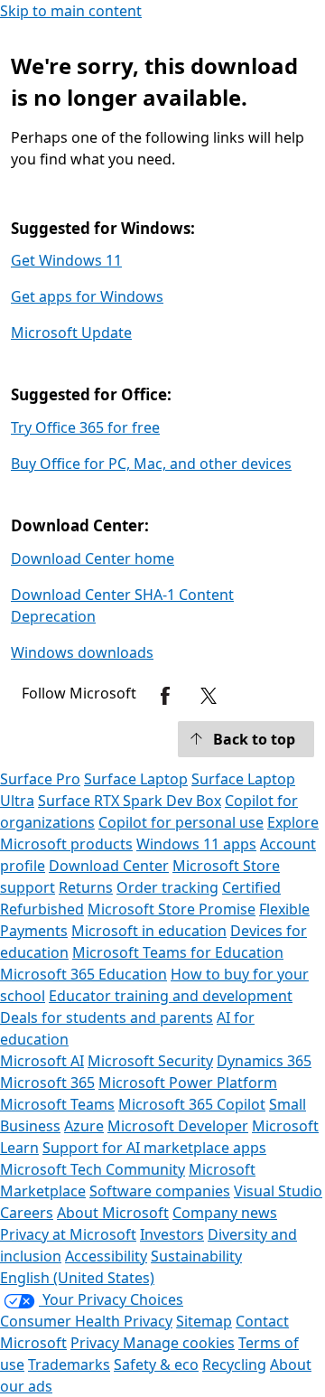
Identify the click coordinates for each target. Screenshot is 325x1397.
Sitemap (204, 1321)
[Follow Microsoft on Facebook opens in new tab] (165, 695)
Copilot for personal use (181, 822)
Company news (224, 1213)
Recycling (234, 1364)
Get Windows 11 (66, 260)
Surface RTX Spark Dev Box (129, 801)
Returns (86, 887)
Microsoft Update (71, 332)
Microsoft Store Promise (171, 909)
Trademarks (69, 1364)
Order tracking (167, 887)
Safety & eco (156, 1364)
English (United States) (77, 1278)
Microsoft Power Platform (187, 1082)
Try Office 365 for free (85, 427)
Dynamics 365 (264, 1061)
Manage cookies (179, 1343)
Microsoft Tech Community (92, 1169)
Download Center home (92, 558)
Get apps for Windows (87, 296)
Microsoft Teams (57, 1104)
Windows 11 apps (196, 844)
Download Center (109, 866)
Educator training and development (170, 996)
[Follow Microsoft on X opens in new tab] (208, 695)
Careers (26, 1213)
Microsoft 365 (47, 1082)
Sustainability (196, 1256)
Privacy (96, 1343)
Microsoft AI (42, 1061)
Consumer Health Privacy (86, 1321)
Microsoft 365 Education (83, 974)
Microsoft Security (150, 1061)
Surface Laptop (136, 779)
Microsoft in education (149, 931)
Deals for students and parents (106, 1017)
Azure (84, 1126)
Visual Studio (278, 1191)
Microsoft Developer (177, 1126)
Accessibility (106, 1256)
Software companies (159, 1191)
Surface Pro (40, 779)
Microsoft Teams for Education (177, 952)
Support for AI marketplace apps (154, 1148)
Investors (172, 1234)
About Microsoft (113, 1213)
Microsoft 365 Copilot (191, 1104)
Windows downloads (82, 652)
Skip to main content (71, 11)
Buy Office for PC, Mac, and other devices (151, 463)
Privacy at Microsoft (68, 1234)
